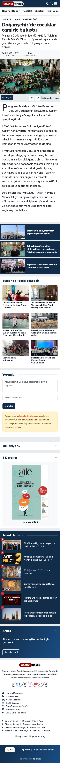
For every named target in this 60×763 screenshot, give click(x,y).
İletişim (36, 731)
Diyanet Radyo (12, 724)
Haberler (6, 19)
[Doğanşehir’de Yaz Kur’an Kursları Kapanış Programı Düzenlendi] (15, 320)
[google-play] (37, 737)
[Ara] (51, 3)
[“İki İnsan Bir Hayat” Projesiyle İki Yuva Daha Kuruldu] (15, 293)
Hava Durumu (12, 696)
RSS (11, 750)
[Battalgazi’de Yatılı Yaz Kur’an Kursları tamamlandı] (44, 348)
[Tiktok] (40, 684)
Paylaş (9, 97)
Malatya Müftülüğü (26, 19)
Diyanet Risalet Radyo (15, 727)
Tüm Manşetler (13, 709)
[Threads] (45, 684)
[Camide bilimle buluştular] (15, 348)
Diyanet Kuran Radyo (33, 724)
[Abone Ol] (50, 98)
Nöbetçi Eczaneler (14, 693)
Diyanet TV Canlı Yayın (32, 721)
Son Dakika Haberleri (16, 713)
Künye (47, 731)
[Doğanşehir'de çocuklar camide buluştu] (30, 76)
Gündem (52, 11)
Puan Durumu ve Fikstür (17, 706)
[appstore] (21, 737)
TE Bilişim (37, 759)
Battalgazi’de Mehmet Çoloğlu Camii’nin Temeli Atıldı (44, 332)
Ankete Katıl (11, 652)
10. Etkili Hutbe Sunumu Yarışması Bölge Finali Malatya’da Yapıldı (43, 305)
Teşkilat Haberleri (33, 11)
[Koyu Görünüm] (47, 3)
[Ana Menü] (55, 3)
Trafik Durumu (12, 703)
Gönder (9, 406)
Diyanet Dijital (11, 721)
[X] (24, 684)
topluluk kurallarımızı (29, 416)
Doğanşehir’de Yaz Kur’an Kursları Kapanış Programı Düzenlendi (14, 332)
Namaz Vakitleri (13, 700)
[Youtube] (35, 684)
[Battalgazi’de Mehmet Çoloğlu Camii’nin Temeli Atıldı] (44, 320)
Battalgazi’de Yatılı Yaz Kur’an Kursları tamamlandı (43, 360)
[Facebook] (19, 684)
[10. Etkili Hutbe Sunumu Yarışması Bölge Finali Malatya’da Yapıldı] (44, 293)
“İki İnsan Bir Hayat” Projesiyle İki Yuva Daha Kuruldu (14, 305)
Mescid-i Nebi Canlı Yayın (17, 731)
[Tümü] (56, 446)
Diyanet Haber (11, 11)
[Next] (14, 684)
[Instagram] (30, 684)
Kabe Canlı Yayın (37, 727)
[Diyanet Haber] (13, 4)
